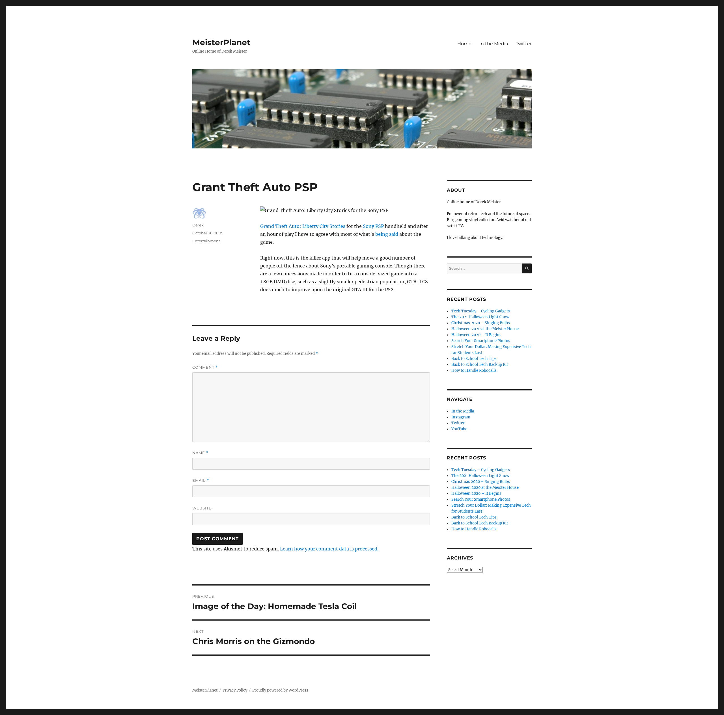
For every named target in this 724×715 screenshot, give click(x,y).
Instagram (460, 417)
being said (386, 234)
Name (200, 452)
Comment (205, 367)
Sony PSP (373, 226)
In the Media (493, 43)
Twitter (524, 43)
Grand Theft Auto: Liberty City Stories (302, 226)
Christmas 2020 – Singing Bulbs (480, 323)
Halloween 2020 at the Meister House (485, 329)
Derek (198, 225)
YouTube (459, 429)
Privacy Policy (235, 690)
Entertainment (206, 241)
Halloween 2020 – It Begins (476, 334)
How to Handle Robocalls (474, 370)
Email (200, 480)
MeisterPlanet (221, 42)
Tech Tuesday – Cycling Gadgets (480, 311)
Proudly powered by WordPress (280, 690)
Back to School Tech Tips (474, 358)
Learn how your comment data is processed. (329, 549)
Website (202, 508)
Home (464, 43)
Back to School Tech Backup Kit (479, 364)
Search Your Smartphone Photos (480, 340)
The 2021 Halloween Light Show (480, 317)
